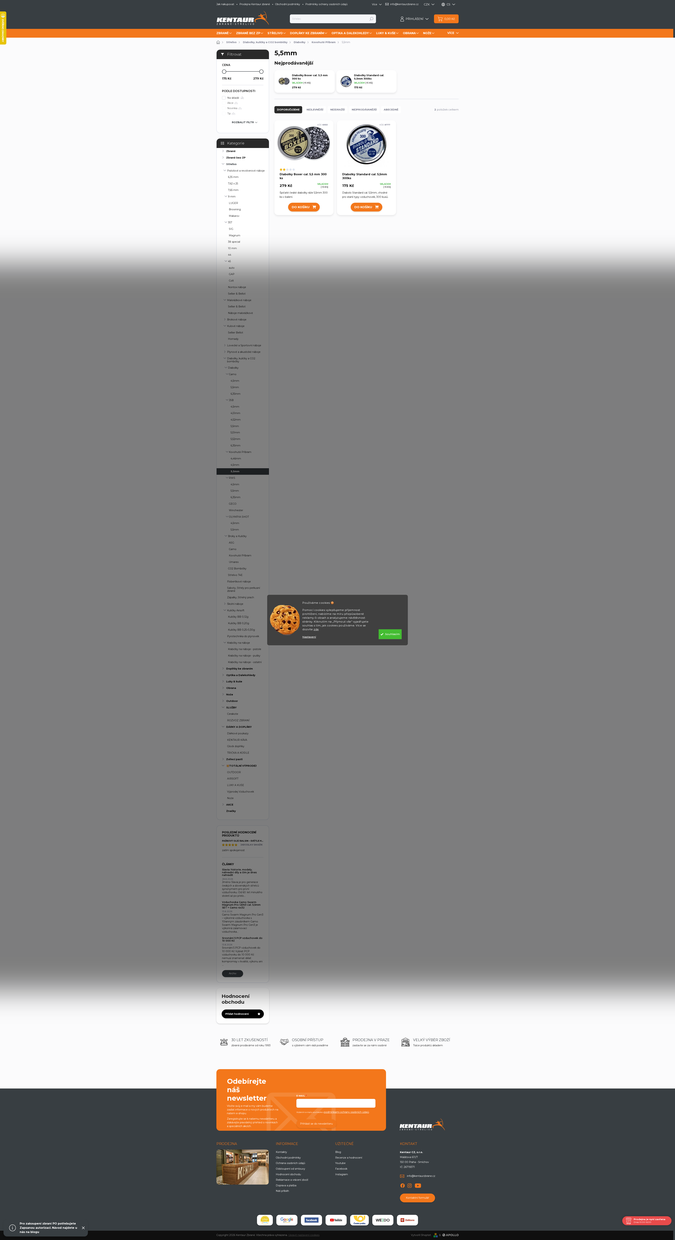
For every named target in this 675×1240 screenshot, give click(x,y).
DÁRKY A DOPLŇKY (239, 726)
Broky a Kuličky (237, 536)
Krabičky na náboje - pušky (244, 655)
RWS (232, 477)
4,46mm (236, 458)
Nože (229, 694)
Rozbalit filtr (243, 122)
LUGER (233, 203)
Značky (231, 811)
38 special (234, 241)
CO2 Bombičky (237, 568)
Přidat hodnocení (237, 1013)
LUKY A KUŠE (235, 785)
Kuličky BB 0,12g (238, 616)
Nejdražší (337, 109)
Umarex (234, 562)
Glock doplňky (235, 746)
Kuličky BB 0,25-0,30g (241, 629)
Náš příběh (282, 1190)
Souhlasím (392, 634)
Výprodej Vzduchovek (240, 791)
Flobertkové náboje (239, 581)
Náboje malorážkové (240, 313)
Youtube (340, 1163)
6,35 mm (233, 177)
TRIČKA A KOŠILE (238, 752)
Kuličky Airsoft (235, 610)
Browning (235, 209)
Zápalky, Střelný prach (240, 597)
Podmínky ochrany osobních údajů (326, 4)
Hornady (233, 338)
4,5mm (235, 380)
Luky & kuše (234, 681)
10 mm (232, 248)
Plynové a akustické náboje (244, 352)
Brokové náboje (236, 319)
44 (229, 254)
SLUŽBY (231, 707)
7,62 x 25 (233, 183)
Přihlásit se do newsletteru (316, 1123)
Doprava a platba (286, 1185)
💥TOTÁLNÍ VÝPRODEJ (241, 765)
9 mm (232, 196)
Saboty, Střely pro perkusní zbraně (243, 589)
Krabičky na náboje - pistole (244, 649)
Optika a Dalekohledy (240, 675)
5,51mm (235, 432)
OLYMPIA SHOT (239, 516)
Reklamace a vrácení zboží (292, 1179)
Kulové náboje (236, 326)
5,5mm (235, 387)
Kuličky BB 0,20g (238, 623)
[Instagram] (409, 1185)
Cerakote (232, 713)
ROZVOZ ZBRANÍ (238, 720)
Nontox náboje (237, 287)
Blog (338, 1152)
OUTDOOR (234, 772)
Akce (232, 103)
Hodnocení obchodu (288, 1174)
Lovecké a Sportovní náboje (244, 345)
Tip (230, 113)
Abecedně (391, 109)
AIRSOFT (232, 778)
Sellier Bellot (235, 332)
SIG (231, 229)
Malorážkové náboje (239, 300)
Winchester (236, 510)
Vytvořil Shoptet (421, 1235)
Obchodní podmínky (287, 4)
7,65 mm (233, 190)
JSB (231, 400)
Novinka (234, 108)
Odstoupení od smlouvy (290, 1168)
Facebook (341, 1168)
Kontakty (281, 1152)
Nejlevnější (315, 109)
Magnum (234, 235)
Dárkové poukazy (238, 733)
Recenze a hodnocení (348, 1157)
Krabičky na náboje (238, 642)
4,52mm (236, 419)
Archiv (232, 973)
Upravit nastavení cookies (303, 1235)
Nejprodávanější (364, 109)
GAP (231, 274)
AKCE (229, 804)
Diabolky (233, 367)
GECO (232, 503)
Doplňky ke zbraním (239, 668)
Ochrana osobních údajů (290, 1163)
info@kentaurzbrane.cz (421, 1176)
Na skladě (235, 98)
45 (229, 261)
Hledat (371, 18)
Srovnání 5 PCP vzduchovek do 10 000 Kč (242, 939)
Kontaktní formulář (417, 1197)
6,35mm (235, 393)
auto (231, 267)
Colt (231, 280)
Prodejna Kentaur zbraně (254, 4)
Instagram (341, 1174)
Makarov (234, 215)
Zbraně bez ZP (236, 157)
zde (316, 629)
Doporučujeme (288, 109)
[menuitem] (224, 33)
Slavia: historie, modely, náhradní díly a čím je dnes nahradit (239, 872)
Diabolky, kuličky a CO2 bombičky (241, 360)
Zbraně (231, 151)
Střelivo (231, 164)
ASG (231, 542)
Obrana (231, 688)
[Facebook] (402, 1185)
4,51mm (235, 413)
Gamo (232, 374)
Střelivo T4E (235, 575)
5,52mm (235, 439)
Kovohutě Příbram (240, 452)
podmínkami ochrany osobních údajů (346, 1112)
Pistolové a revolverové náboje (246, 170)
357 (230, 222)
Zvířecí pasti (234, 759)
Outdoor (232, 701)
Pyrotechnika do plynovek (243, 636)
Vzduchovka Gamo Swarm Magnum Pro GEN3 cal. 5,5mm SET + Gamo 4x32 (241, 905)
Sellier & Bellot (237, 293)
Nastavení (309, 637)
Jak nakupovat (225, 4)
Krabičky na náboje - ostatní (245, 662)
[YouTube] (418, 1185)
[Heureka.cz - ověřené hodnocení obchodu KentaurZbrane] (265, 1220)
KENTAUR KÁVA (237, 740)
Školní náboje (235, 603)
